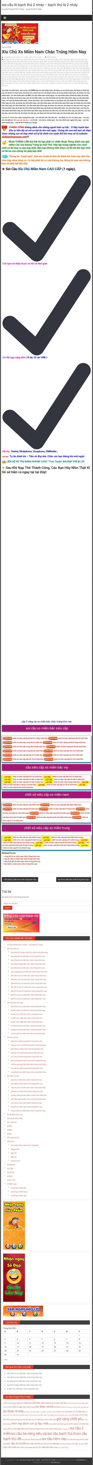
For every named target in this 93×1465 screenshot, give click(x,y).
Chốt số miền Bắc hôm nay (36, 1403)
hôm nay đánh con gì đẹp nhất (30, 1423)
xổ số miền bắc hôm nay (47, 1447)
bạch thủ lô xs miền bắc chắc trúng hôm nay (28, 968)
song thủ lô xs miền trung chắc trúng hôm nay (28, 1072)
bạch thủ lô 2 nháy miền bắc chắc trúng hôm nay (29, 952)
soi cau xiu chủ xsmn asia (67, 79)
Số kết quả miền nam (19, 1196)
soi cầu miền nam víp (60, 70)
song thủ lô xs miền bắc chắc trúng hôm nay (28, 1033)
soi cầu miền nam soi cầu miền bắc (33, 64)
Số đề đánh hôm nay (15, 1115)
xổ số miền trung (63, 1447)
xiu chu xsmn (67, 83)
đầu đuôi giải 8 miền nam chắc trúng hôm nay (22, 861)
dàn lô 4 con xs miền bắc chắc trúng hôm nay (28, 995)
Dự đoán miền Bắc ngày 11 (32, 1412)
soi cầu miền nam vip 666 (22, 72)
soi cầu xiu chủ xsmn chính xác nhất (23, 81)
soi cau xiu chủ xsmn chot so (45, 81)
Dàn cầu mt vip (12, 1037)
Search (7, 908)
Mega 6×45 (15, 1149)
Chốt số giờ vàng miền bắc (13, 1403)
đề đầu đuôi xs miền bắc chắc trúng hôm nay (28, 1010)
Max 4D (14, 1157)
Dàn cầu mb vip (13, 949)
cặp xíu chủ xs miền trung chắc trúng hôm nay (28, 1045)
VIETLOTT (11, 1142)
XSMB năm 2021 (17, 1447)
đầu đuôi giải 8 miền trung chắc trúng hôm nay (28, 1061)
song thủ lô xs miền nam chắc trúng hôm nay (22, 856)
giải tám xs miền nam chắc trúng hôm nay (27, 1091)
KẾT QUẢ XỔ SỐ (13, 1138)
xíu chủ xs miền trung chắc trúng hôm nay (27, 1068)
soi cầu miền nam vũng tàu (78, 72)
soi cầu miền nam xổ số (22, 75)
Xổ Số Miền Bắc (30, 1447)
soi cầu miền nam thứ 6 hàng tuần (16, 66)
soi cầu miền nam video (27, 70)
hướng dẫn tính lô (55, 1424)
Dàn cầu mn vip (8, 40)
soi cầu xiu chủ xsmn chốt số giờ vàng (67, 81)
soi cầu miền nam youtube (76, 75)
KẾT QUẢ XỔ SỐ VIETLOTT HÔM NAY (25, 1145)
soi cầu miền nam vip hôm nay (41, 72)
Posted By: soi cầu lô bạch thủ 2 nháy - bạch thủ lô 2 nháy (22, 57)
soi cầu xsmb (33, 1443)
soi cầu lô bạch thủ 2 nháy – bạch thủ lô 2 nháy (40, 5)
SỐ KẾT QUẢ (11, 1184)
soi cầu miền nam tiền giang (61, 68)
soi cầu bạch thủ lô (61, 1433)
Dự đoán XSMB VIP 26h (57, 1412)
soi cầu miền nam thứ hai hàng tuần (56, 66)
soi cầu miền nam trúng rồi (10, 70)
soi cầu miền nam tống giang (80, 68)
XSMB (9, 1126)
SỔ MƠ (9, 1176)
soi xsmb (81, 1444)
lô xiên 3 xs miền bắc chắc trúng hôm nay (26, 1018)
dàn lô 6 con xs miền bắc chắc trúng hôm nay (28, 999)
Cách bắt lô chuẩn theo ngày (76, 1403)
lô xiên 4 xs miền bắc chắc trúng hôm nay (26, 1022)
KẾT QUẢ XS (11, 1122)
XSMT (9, 1134)
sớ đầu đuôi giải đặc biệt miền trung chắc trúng (28, 1064)
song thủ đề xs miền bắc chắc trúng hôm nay (28, 1026)
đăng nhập (13, 897)
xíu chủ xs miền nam (10, 117)
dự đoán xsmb (45, 1412)
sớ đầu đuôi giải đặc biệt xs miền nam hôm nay (28, 1095)
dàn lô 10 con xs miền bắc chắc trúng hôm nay (29, 991)
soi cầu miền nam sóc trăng (79, 61)
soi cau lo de (65, 1429)
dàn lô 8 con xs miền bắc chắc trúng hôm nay (28, 1006)
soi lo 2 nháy (65, 1444)
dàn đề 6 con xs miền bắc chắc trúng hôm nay (28, 979)
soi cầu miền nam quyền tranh (37, 61)
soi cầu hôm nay (54, 1439)
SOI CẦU (10, 1169)
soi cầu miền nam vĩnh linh (44, 70)
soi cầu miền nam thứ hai (36, 66)
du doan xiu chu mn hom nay (13, 59)
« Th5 (5, 1360)
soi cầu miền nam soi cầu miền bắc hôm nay (60, 64)
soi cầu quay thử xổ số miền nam (36, 77)
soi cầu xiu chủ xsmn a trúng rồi (29, 79)
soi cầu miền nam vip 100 (76, 70)
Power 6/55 (15, 1161)
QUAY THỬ (11, 1180)
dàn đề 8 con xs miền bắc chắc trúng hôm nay (28, 983)
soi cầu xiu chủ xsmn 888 (10, 79)
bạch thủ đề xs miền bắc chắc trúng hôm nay (28, 960)
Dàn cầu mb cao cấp (15, 1003)
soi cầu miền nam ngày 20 (66, 59)
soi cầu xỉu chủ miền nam (66, 77)
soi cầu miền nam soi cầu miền (12, 64)
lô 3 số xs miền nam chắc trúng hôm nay (26, 1103)
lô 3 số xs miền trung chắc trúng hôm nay (26, 1057)
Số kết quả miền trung (19, 1192)
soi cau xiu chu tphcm (82, 77)
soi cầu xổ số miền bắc (50, 1444)
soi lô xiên (74, 1444)
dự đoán (57, 1407)
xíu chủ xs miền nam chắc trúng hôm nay (26, 1107)
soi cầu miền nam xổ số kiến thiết (41, 75)
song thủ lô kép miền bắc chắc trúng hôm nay (28, 1030)
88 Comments (51, 57)
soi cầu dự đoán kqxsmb (31, 1439)
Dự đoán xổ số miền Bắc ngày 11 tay (60, 1415)
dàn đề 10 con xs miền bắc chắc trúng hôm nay (29, 987)
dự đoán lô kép (13, 1411)
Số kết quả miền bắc (18, 1188)
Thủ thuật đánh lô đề (15, 1118)
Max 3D (14, 1153)
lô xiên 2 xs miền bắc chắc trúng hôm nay (26, 1014)
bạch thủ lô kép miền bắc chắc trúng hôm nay (28, 964)
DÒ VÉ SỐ (10, 1172)
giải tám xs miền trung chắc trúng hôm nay (27, 1053)
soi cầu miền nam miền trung (32, 59)
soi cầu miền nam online (19, 61)
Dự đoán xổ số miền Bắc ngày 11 (38, 1415)
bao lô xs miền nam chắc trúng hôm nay (73, 879)
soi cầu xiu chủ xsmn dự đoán (44, 83)
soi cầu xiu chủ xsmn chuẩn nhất (24, 83)
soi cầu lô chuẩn (16, 1443)
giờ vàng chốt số (68, 1419)
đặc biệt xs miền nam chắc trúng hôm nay (20, 864)
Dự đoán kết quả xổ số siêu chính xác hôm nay (74, 1407)
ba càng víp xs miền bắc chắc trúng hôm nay (28, 956)
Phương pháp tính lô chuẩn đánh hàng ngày (45, 1429)
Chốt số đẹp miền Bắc (58, 1403)
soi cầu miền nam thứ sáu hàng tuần (16, 68)
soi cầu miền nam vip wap (60, 72)
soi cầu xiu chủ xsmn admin (49, 79)
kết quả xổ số (65, 1424)
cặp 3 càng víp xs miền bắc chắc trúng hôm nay (29, 972)
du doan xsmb (44, 1406)
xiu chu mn (58, 83)
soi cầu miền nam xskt (60, 75)
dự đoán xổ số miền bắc (75, 1412)
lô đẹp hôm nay (21, 1429)
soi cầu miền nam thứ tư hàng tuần (39, 68)
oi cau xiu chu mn (21, 120)
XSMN (9, 1130)
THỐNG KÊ (11, 1165)
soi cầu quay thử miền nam (16, 77)
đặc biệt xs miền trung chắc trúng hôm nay (27, 1049)
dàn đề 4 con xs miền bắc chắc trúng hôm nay (28, 976)
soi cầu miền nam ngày (50, 59)
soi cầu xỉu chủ (52, 77)
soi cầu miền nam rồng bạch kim (58, 61)
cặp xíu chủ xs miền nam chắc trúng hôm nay (22, 859)
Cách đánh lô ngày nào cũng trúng (21, 1407)
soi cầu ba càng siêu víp (29, 1433)
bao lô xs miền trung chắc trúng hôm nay (26, 1041)
